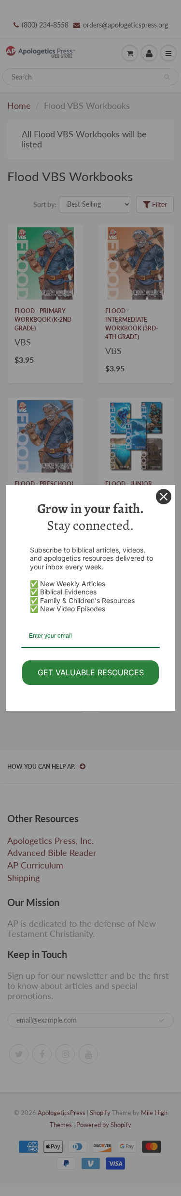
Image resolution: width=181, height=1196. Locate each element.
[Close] (163, 496)
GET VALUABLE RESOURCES (91, 672)
